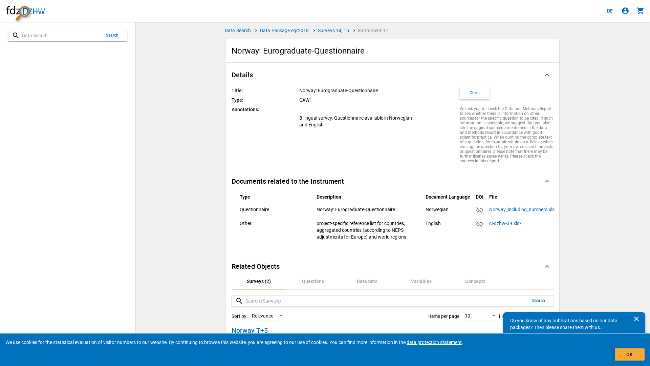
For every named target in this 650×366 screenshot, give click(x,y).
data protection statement (434, 342)
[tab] (259, 281)
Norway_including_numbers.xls (522, 209)
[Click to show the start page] (26, 11)
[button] (393, 75)
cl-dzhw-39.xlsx (506, 223)
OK (629, 354)
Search (112, 35)
